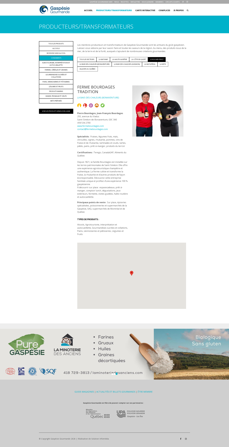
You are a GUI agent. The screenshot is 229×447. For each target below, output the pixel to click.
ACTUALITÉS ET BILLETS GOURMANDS (115, 391)
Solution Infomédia (100, 438)
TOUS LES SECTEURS (87, 59)
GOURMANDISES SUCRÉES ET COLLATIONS (56, 76)
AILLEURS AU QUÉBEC (88, 69)
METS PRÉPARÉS (56, 101)
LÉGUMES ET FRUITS (56, 86)
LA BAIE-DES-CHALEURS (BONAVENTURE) (94, 64)
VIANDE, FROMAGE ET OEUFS (56, 96)
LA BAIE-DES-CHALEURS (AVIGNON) (127, 64)
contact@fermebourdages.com (92, 129)
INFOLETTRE (135, 2)
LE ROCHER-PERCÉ (156, 59)
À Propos (179, 10)
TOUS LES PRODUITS (56, 44)
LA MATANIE (103, 59)
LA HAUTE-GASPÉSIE (119, 59)
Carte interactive (145, 10)
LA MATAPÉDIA (149, 64)
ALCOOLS (56, 48)
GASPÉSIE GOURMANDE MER (101, 2)
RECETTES (125, 2)
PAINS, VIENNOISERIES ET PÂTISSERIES (56, 82)
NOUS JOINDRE (148, 2)
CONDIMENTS (56, 58)
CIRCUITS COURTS (173, 2)
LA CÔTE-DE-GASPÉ (138, 59)
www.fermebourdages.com (90, 125)
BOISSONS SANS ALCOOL (56, 53)
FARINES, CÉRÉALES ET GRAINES (56, 70)
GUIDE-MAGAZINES (84, 391)
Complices (164, 10)
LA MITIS (163, 64)
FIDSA (116, 2)
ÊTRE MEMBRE (145, 391)
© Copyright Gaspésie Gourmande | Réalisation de (65, 438)
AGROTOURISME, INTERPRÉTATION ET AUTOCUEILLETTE (56, 64)
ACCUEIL (88, 10)
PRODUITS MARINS (56, 91)
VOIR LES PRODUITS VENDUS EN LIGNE (56, 111)
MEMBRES (160, 2)
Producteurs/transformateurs (114, 10)
